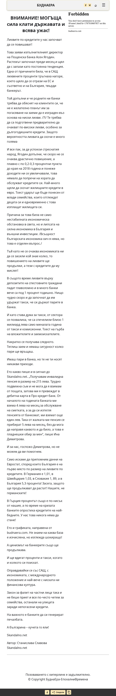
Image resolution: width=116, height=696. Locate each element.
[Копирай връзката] (69, 692)
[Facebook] (85, 5)
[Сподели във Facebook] (47, 692)
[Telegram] (89, 5)
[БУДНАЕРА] (46, 5)
